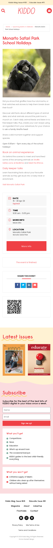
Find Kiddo (21, 511)
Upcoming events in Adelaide (23, 27)
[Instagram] (26, 518)
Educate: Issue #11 (37, 2)
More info (17, 222)
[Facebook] (21, 518)
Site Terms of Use (32, 525)
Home (8, 27)
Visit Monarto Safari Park (14, 184)
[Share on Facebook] (17, 285)
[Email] (34, 285)
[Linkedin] (29, 285)
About (26, 506)
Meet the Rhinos (36, 163)
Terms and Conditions (27, 530)
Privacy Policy (17, 525)
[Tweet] (23, 285)
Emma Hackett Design (26, 539)
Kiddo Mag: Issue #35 (18, 2)
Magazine (15, 506)
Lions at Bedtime (16, 163)
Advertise (37, 506)
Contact (34, 511)
